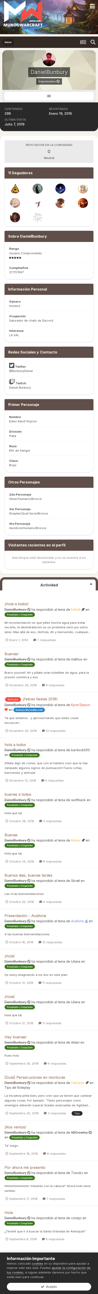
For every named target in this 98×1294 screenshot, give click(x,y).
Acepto (50, 1287)
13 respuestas (55, 731)
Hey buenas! (15, 1037)
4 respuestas (54, 780)
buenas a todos (18, 794)
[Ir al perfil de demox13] (15, 203)
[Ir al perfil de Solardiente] (38, 217)
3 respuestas (52, 821)
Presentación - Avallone (25, 915)
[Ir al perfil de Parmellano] (38, 189)
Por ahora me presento (25, 1167)
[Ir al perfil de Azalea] (15, 217)
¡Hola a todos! (16, 604)
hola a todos (15, 744)
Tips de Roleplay (17, 1087)
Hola (9, 1212)
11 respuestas (51, 983)
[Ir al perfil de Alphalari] (60, 189)
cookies (37, 1263)
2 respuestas (56, 1113)
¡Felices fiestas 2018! (40, 699)
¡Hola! (10, 956)
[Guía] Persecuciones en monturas (35, 1077)
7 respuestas (46, 640)
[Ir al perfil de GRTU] (83, 189)
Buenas (11, 835)
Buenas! (11, 654)
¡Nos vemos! (15, 1127)
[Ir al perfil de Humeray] (83, 203)
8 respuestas (54, 685)
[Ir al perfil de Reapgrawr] (60, 203)
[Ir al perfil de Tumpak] (15, 189)
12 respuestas (51, 942)
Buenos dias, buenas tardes (28, 875)
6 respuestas (54, 1239)
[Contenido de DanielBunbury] (49, 96)
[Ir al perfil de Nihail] (38, 203)
